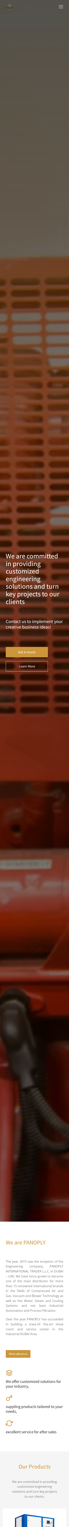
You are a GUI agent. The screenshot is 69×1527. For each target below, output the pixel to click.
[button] (61, 6)
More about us (18, 1354)
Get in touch (27, 652)
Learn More (27, 666)
